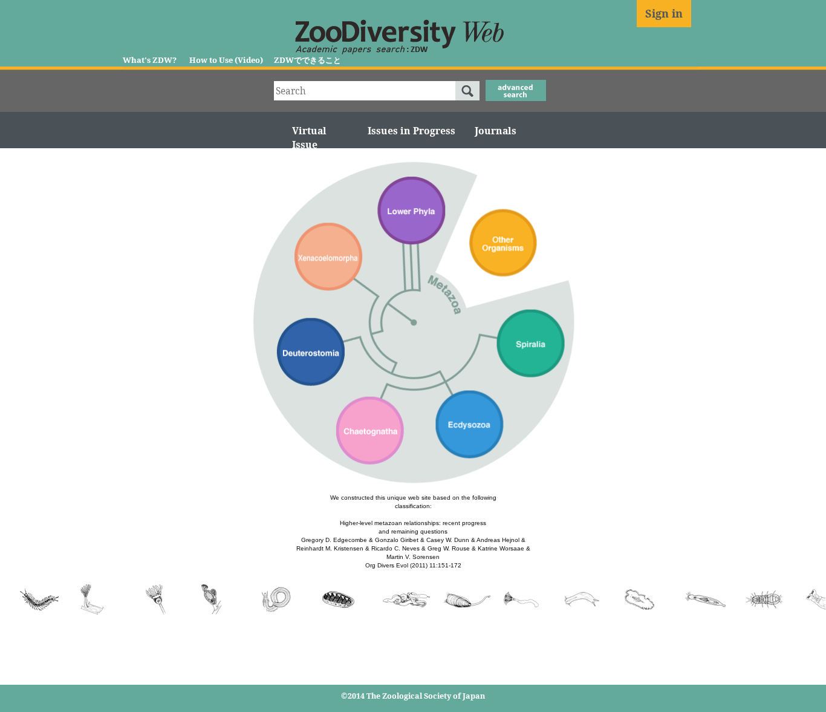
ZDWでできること (307, 59)
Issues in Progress (411, 130)
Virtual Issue (309, 137)
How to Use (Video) (226, 59)
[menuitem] (495, 130)
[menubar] (495, 130)
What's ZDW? (150, 59)
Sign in (664, 13)
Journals (495, 130)
